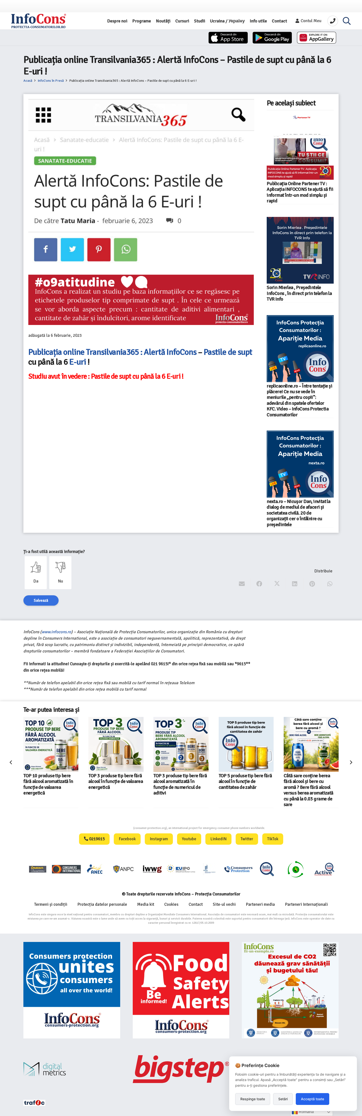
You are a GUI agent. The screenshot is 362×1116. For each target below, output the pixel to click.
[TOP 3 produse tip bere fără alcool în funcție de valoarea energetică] (115, 744)
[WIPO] (209, 869)
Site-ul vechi (224, 904)
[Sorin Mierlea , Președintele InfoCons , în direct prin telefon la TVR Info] (300, 250)
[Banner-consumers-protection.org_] (71, 990)
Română (306, 1112)
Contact (196, 904)
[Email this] (242, 584)
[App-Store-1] (272, 37)
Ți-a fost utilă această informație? (54, 551)
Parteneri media (260, 904)
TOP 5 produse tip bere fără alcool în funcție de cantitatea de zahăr (245, 781)
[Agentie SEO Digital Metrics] (71, 1069)
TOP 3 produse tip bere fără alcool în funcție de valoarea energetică (115, 781)
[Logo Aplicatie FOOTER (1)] (267, 869)
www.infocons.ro (56, 631)
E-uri (77, 362)
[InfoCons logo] (39, 21)
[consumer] (37, 869)
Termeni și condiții (50, 904)
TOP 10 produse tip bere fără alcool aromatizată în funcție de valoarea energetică (48, 784)
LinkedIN (218, 838)
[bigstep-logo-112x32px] (181, 1069)
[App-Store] (228, 37)
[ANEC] (95, 869)
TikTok (272, 838)
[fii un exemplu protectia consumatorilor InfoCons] (290, 990)
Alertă (154, 352)
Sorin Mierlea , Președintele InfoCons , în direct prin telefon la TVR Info (299, 293)
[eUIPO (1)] (238, 869)
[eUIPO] (181, 869)
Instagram (159, 838)
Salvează (41, 600)
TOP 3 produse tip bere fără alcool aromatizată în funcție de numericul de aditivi (180, 784)
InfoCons (181, 352)
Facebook (127, 838)
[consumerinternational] (66, 869)
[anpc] (123, 869)
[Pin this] (312, 584)
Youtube (189, 838)
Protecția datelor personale (102, 904)
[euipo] (152, 869)
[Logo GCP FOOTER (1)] (295, 869)
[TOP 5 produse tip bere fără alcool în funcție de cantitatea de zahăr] (246, 744)
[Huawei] (316, 37)
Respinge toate (252, 1099)
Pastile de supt (228, 352)
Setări (283, 1099)
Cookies (171, 904)
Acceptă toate (312, 1099)
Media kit (145, 904)
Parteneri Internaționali (306, 904)
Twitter (247, 838)
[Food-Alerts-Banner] (181, 990)
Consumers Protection (115, 828)
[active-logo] (324, 869)
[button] (346, 21)
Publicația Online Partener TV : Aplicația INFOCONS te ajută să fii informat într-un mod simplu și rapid (300, 192)
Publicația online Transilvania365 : (85, 352)
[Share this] (259, 584)
